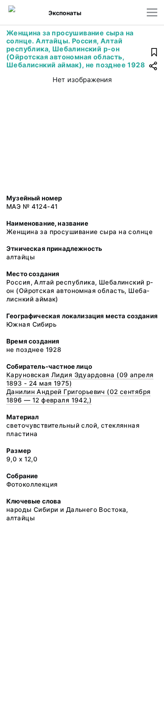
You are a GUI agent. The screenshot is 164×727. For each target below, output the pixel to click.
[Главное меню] (152, 12)
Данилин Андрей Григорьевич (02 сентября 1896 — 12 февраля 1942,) (78, 396)
